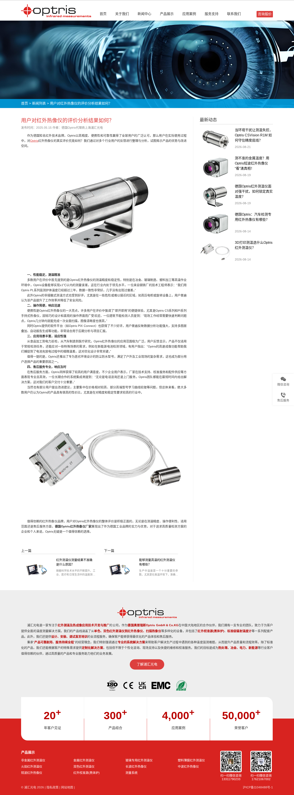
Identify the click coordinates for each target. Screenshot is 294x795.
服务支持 (211, 14)
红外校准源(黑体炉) (86, 772)
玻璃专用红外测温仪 (139, 760)
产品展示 (167, 14)
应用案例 (189, 14)
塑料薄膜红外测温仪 (191, 760)
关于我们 (122, 14)
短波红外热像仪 (31, 772)
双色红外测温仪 (83, 766)
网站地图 (67, 787)
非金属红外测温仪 (33, 760)
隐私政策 (52, 787)
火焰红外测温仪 (31, 766)
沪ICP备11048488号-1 (258, 787)
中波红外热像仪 (188, 766)
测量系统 (131, 772)
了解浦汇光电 (147, 664)
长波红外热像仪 (136, 766)
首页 (103, 14)
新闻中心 (144, 14)
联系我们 (234, 14)
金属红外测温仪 (83, 760)
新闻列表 (39, 103)
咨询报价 (265, 14)
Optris (34, 140)
